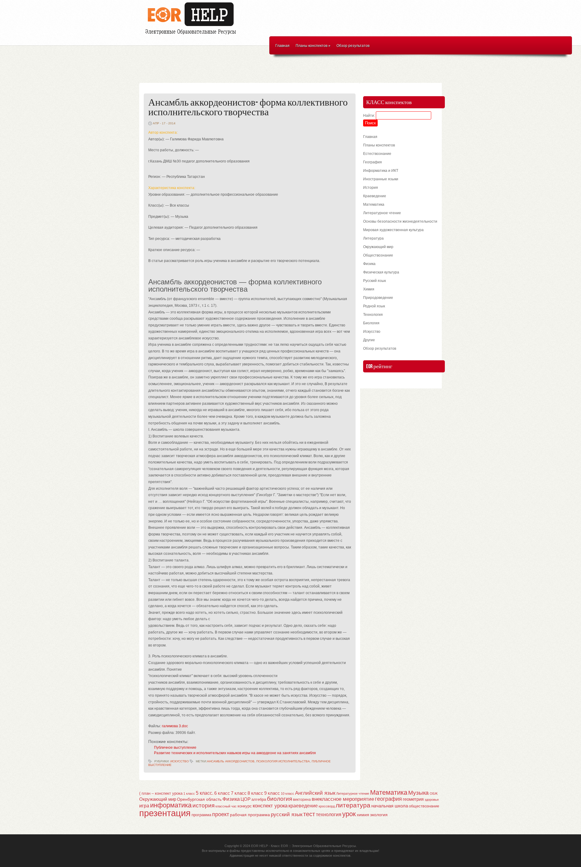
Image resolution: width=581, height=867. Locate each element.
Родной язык (374, 306)
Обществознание (378, 255)
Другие (369, 340)
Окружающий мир (378, 247)
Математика (373, 204)
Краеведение (374, 196)
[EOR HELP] (192, 35)
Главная (282, 46)
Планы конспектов (313, 46)
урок (349, 814)
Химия (368, 289)
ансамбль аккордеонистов (230, 761)
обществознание (424, 806)
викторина (302, 799)
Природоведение (378, 298)
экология (379, 815)
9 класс (272, 793)
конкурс (245, 806)
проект (220, 814)
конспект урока (270, 806)
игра (144, 805)
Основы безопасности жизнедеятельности (400, 221)
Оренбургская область (199, 799)
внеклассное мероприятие (343, 799)
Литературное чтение (382, 213)
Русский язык (374, 281)
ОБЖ (434, 793)
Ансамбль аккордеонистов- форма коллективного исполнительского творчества (248, 107)
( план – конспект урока (160, 793)
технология (328, 814)
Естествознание (377, 154)
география (388, 799)
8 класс (255, 793)
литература (353, 805)
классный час (226, 806)
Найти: (369, 115)
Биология (371, 323)
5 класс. (204, 793)
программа (201, 815)
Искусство (179, 761)
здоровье (432, 799)
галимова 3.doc (175, 726)
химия (363, 815)
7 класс (239, 793)
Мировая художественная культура (393, 230)
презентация (165, 813)
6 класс (222, 793)
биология (279, 799)
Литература (373, 238)
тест (309, 814)
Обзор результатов (352, 46)
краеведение (303, 805)
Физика (369, 264)
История (370, 187)
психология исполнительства (283, 761)
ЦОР (246, 799)
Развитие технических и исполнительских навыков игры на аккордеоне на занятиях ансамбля (235, 753)
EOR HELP (259, 846)
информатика (171, 805)
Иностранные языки (380, 179)
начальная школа (389, 805)
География (372, 162)
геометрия (413, 799)
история (203, 805)
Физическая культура (381, 272)
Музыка (418, 793)
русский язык (286, 814)
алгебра (258, 799)
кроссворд (327, 806)
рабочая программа (250, 814)
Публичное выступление (175, 747)
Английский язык (315, 793)
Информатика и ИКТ (380, 170)
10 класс (287, 793)
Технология (373, 314)
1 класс (189, 793)
